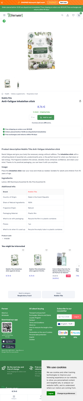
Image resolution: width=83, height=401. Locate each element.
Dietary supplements (18, 94)
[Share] (80, 101)
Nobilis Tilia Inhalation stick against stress (14, 270)
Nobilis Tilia (32, 192)
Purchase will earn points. (41, 122)
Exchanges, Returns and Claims (40, 315)
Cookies (32, 339)
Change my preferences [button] (66, 393)
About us (5, 313)
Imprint (31, 337)
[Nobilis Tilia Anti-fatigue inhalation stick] (41, 48)
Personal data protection (37, 335)
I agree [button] (50, 393)
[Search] (62, 15)
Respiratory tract (32, 94)
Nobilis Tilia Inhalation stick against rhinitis (37, 270)
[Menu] (4, 15)
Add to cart (47, 117)
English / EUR (66, 324)
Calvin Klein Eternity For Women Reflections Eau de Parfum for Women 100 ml (61, 271)
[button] (8, 341)
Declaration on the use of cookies (40, 332)
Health (7, 94)
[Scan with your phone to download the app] (7, 327)
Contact (32, 320)
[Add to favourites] (23, 250)
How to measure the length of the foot (40, 329)
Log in (76, 317)
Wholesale (5, 315)
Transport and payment (37, 313)
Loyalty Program (35, 318)
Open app (63, 2)
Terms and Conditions (36, 323)
